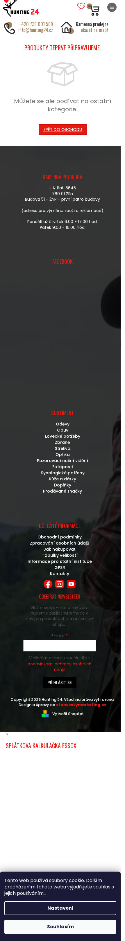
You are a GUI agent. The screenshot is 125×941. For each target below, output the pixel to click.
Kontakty (59, 574)
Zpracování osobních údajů (59, 543)
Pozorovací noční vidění (62, 461)
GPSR (59, 567)
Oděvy (62, 424)
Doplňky (62, 485)
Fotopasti (62, 467)
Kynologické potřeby (63, 473)
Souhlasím (60, 926)
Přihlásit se (60, 682)
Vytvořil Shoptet (68, 713)
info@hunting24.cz (35, 29)
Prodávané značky (62, 491)
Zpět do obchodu (62, 129)
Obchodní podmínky (60, 537)
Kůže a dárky (62, 479)
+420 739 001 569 (36, 24)
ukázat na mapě (94, 29)
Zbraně (62, 442)
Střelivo (62, 448)
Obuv (62, 430)
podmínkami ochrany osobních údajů (60, 667)
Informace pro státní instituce (60, 561)
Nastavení (60, 908)
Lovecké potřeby (62, 436)
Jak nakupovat (60, 549)
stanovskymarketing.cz (81, 704)
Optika (63, 454)
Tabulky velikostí (60, 555)
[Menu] (112, 7)
